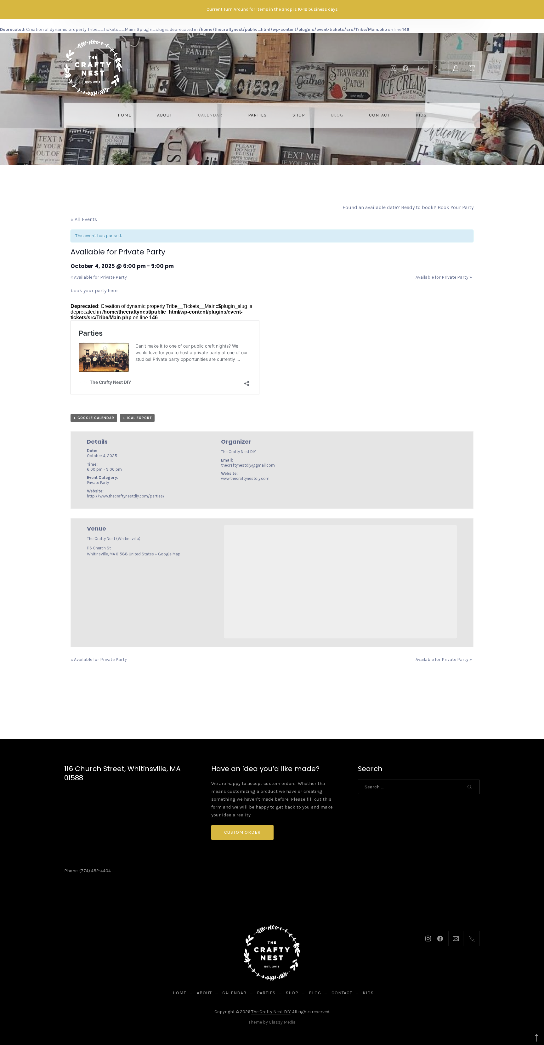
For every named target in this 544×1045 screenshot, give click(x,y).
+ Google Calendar (93, 418)
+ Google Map (167, 554)
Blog (337, 115)
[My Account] (455, 68)
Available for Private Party (99, 277)
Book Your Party (455, 207)
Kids (421, 115)
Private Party (98, 482)
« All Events (84, 219)
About (164, 115)
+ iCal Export (137, 418)
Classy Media (282, 1022)
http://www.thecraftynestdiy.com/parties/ (126, 496)
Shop (298, 115)
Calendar (210, 115)
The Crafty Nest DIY (271, 1011)
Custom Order (242, 832)
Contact (379, 115)
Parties (257, 115)
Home (124, 115)
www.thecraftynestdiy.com (245, 478)
